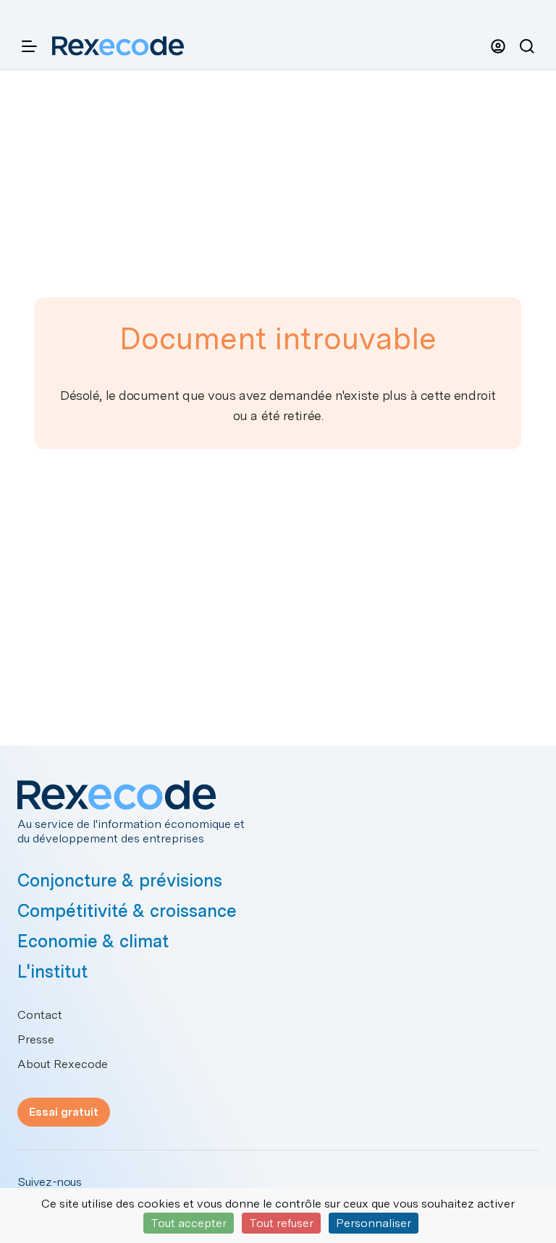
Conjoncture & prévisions (119, 880)
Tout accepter (189, 1223)
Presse (35, 1039)
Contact (39, 1015)
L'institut (52, 971)
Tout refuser (281, 1223)
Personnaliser (373, 1223)
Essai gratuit (63, 1112)
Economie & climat (93, 941)
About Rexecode (62, 1064)
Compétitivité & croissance (127, 910)
